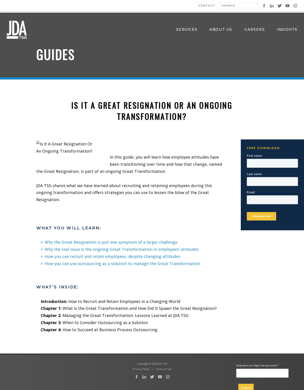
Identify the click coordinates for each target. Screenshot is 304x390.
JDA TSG (17, 29)
